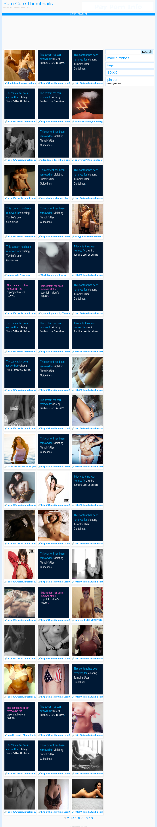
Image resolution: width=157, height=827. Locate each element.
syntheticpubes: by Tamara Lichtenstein (62, 313)
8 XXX (112, 72)
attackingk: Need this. (19, 275)
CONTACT (82, 14)
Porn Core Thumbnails (28, 3)
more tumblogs (118, 58)
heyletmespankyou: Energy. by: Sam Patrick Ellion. (101, 121)
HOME (73, 14)
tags (110, 65)
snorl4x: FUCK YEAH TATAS (89, 620)
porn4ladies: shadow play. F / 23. (58, 198)
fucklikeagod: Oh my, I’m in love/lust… (28, 735)
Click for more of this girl (54, 275)
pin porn (113, 80)
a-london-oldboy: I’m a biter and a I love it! (63, 160)
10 (91, 818)
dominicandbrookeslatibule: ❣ (24, 83)
